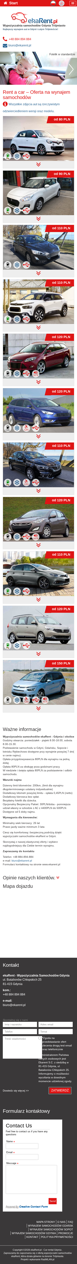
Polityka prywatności (57, 1236)
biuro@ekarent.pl (19, 45)
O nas (61, 1221)
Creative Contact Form (33, 1206)
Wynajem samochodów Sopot (51, 1229)
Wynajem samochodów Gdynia (34, 1233)
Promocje (65, 1233)
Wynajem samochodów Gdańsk (50, 1225)
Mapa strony (45, 1221)
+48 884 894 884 (20, 39)
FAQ (70, 1221)
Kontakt (32, 1236)
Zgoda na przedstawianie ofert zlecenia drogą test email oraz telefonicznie (57, 1043)
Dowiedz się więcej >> (16, 1090)
